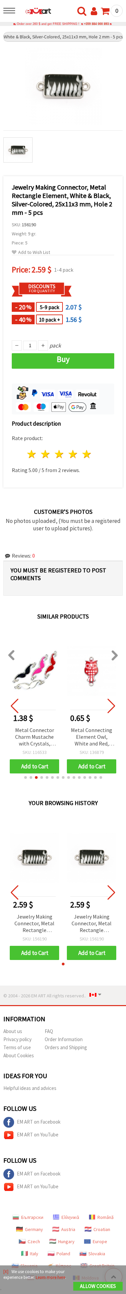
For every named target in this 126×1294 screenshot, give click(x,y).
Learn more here (50, 1277)
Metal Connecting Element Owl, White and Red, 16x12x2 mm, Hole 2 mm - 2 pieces (92, 737)
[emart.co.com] (35, 11)
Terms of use (17, 1047)
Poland (63, 1254)
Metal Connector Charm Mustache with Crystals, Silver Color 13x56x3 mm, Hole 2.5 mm (34, 737)
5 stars (87, 454)
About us (12, 1031)
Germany (34, 1229)
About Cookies (18, 1055)
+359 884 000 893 (96, 24)
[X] (5, 1271)
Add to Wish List (34, 252)
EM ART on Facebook (38, 1122)
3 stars (60, 454)
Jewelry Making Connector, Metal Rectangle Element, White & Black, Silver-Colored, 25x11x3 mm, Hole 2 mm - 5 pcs (34, 923)
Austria (68, 1229)
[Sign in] (95, 11)
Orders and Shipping (66, 1047)
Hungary (66, 1241)
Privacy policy (17, 1039)
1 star (32, 454)
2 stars (46, 454)
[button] (25, 777)
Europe (100, 1241)
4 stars (73, 454)
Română (105, 1217)
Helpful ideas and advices (29, 1088)
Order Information (64, 1039)
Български (32, 1217)
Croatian (101, 1229)
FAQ (49, 1031)
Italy (34, 1254)
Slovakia (96, 1254)
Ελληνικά (70, 1217)
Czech (34, 1241)
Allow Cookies (98, 1286)
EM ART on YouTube (37, 1134)
